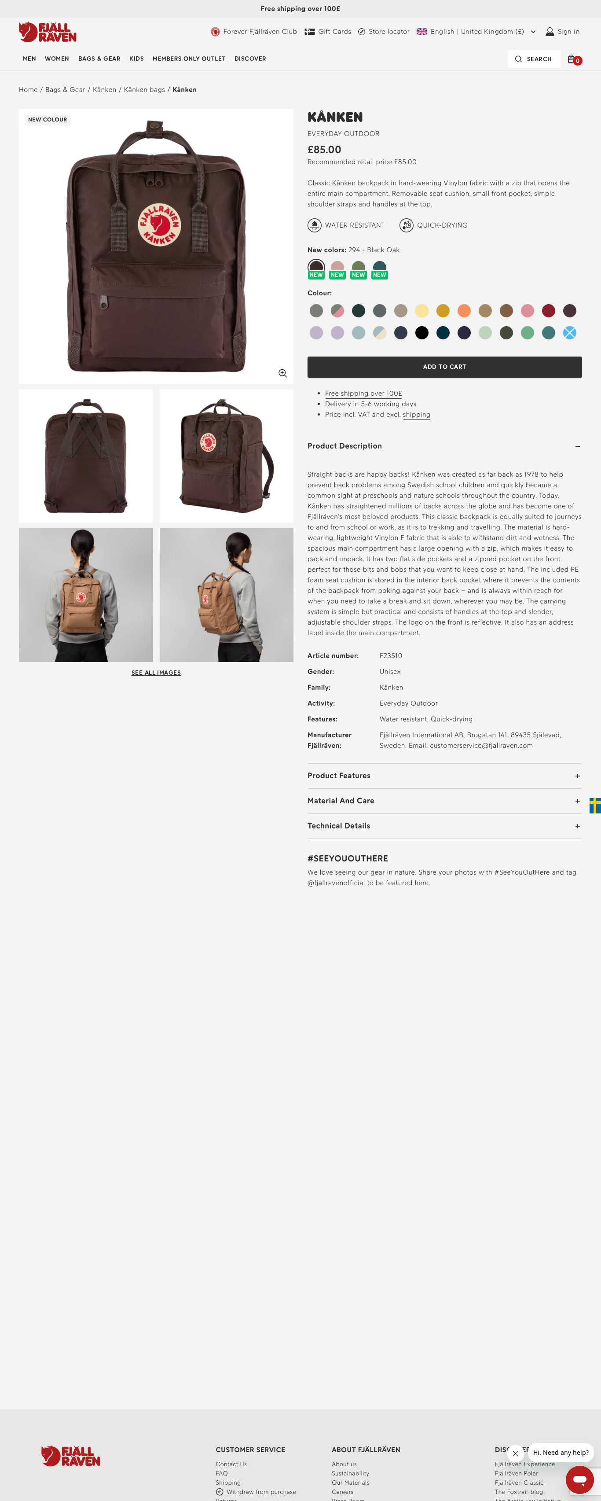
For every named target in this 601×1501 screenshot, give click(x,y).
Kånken (105, 89)
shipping (417, 414)
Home (28, 89)
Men (29, 59)
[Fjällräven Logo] (71, 1456)
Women (57, 59)
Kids (136, 59)
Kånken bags (144, 89)
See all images (156, 673)
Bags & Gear (99, 59)
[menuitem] (29, 59)
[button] (572, 59)
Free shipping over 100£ (363, 393)
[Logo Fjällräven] (48, 31)
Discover (251, 59)
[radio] (316, 268)
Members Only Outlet (189, 59)
